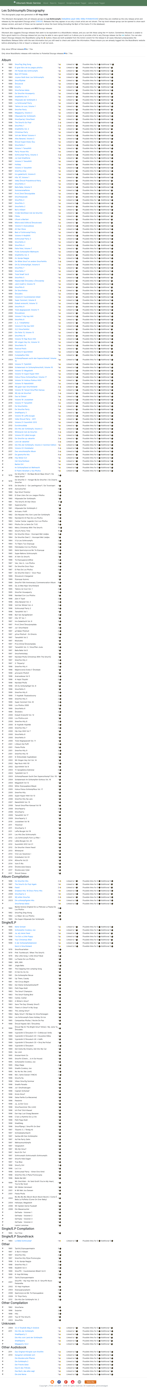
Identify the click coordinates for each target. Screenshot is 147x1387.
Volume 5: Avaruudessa (24, 226)
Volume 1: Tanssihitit (23, 148)
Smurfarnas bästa (22, 90)
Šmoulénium (20, 313)
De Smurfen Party (22, 409)
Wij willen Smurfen (22, 897)
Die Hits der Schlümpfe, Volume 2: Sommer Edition (35, 445)
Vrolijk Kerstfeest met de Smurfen (28, 213)
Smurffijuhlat (20, 80)
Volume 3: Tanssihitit (23, 168)
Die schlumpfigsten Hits (24, 900)
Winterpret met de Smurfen (26, 432)
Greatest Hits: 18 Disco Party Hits (28, 891)
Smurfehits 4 (20, 242)
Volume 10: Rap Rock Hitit (25, 339)
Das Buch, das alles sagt (25, 1371)
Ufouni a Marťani (22, 219)
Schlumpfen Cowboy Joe (25, 930)
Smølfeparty (20, 1341)
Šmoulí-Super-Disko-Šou (25, 142)
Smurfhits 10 (20, 336)
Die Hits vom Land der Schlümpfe (28, 1337)
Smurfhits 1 (19, 126)
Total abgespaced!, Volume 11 (27, 310)
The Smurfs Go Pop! (23, 122)
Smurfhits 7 (19, 268)
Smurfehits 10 (20, 345)
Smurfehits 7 (20, 271)
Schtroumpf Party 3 (23, 239)
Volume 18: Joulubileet (24, 400)
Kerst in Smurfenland (23, 946)
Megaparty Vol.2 (21, 1344)
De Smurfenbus (21, 290)
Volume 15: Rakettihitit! (24, 383)
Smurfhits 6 (19, 287)
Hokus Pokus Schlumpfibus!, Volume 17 (31, 377)
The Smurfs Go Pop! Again (25, 884)
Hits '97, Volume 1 (22, 177)
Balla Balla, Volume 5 (23, 187)
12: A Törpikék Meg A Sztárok (27, 1328)
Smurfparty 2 (20, 894)
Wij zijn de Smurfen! (23, 393)
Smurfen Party (21, 109)
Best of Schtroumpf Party (25, 232)
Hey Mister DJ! (21, 458)
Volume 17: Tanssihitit (23, 403)
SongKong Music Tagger (76, 3)
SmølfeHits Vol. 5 (22, 255)
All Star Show (20, 229)
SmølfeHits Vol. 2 (22, 129)
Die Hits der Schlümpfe (24, 1331)
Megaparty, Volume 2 (23, 113)
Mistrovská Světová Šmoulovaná (28, 223)
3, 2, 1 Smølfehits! (22, 323)
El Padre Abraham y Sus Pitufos (28, 471)
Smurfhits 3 (19, 203)
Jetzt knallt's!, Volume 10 (25, 284)
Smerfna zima (20, 171)
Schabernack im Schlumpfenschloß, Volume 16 (34, 367)
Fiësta (17, 216)
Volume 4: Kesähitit (22, 235)
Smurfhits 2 (19, 200)
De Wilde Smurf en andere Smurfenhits (31, 261)
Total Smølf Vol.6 (22, 274)
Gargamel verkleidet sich (25, 1355)
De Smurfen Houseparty (25, 93)
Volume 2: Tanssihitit (23, 161)
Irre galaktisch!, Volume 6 (25, 174)
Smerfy (18, 87)
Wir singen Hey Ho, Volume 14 (27, 342)
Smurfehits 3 (20, 184)
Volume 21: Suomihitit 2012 (26, 422)
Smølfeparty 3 (21, 412)
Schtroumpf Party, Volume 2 (26, 155)
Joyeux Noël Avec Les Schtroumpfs (29, 77)
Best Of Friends (21, 74)
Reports (53, 3)
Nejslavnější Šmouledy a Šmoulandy (29, 281)
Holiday (18, 164)
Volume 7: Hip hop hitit (24, 316)
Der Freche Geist (22, 1365)
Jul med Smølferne (22, 158)
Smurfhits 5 (19, 277)
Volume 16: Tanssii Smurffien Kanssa (29, 390)
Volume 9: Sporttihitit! (24, 352)
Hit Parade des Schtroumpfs (26, 71)
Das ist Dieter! (20, 396)
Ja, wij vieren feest (22, 933)
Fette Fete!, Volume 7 (23, 248)
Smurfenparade (21, 197)
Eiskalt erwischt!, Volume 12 (26, 303)
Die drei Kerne (20, 1374)
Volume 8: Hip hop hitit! (24, 326)
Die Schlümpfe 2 (21, 1361)
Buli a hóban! (20, 210)
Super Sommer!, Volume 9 (25, 300)
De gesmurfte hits (22, 454)
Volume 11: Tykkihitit (23, 364)
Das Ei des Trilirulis (22, 1368)
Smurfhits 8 (19, 319)
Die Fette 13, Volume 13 (24, 332)
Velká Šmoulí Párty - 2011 (25, 419)
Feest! (17, 887)
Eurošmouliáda (21, 425)
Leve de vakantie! (22, 442)
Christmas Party (21, 132)
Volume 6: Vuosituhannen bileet (27, 297)
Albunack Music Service (28, 3)
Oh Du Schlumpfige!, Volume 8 (27, 265)
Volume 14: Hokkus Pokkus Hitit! (28, 380)
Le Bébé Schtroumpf (23, 1241)
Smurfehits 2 (20, 206)
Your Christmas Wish (23, 940)
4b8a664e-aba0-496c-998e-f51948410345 (80, 19)
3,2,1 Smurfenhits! (22, 329)
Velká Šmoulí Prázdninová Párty (28, 181)
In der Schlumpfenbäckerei (26, 943)
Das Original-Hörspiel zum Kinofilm (29, 1352)
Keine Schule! (20, 927)
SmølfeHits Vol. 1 (22, 97)
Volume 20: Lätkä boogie (25, 435)
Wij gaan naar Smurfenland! (26, 387)
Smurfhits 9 (19, 307)
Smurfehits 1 (20, 145)
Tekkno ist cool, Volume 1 (25, 106)
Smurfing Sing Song (23, 64)
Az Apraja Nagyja (22, 258)
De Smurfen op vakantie (25, 438)
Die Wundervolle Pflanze (25, 1358)
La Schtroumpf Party (23, 103)
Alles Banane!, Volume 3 (24, 139)
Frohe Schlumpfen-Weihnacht (27, 252)
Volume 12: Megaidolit (24, 370)
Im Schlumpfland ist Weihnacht (27, 467)
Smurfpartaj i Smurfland (25, 119)
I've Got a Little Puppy (24, 936)
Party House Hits (22, 151)
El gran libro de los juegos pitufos (28, 67)
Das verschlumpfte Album (25, 451)
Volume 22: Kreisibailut (24, 448)
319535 (39, 21)
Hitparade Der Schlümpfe (25, 116)
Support (61, 3)
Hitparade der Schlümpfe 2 (26, 100)
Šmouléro (19, 294)
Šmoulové (19, 84)
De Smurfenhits (21, 406)
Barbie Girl (19, 464)
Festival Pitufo (20, 349)
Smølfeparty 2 (21, 1334)
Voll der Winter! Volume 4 (25, 135)
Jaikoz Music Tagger (96, 3)
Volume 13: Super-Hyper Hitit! (27, 374)
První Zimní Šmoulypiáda (25, 193)
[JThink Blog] (52, 1382)
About (45, 3)
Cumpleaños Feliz (22, 355)
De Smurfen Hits (21, 881)
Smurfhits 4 (19, 245)
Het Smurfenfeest (22, 461)
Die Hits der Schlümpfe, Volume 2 (28, 429)
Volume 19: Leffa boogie (25, 416)
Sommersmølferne (22, 190)
